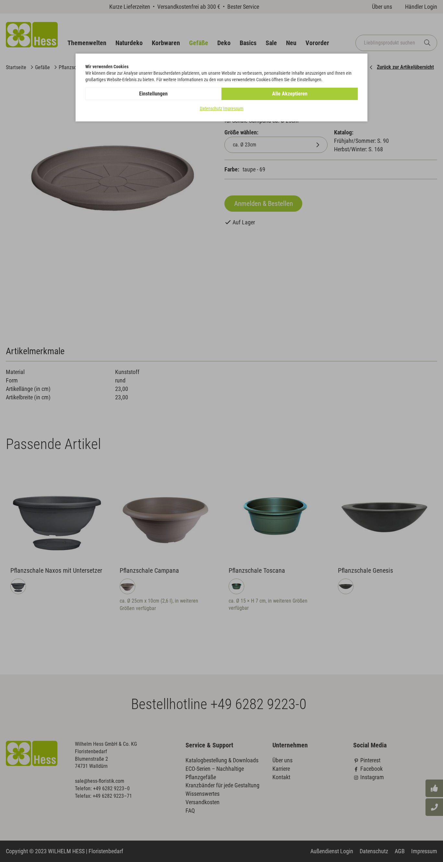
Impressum (233, 108)
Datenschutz (211, 108)
